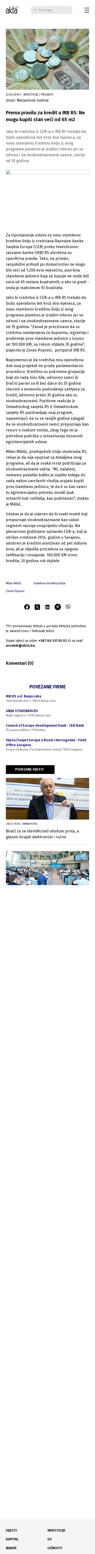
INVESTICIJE (57, 1530)
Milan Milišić (14, 583)
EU (50, 1539)
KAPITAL (12, 1539)
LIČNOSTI (55, 1548)
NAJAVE (11, 1548)
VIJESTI (11, 1530)
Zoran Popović (15, 591)
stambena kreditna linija (49, 583)
